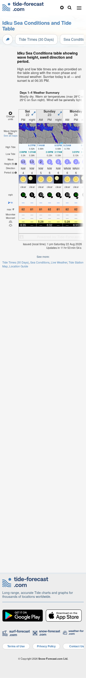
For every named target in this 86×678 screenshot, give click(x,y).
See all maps (10, 135)
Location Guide (18, 266)
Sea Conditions (40, 262)
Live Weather (59, 262)
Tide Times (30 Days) (36, 39)
